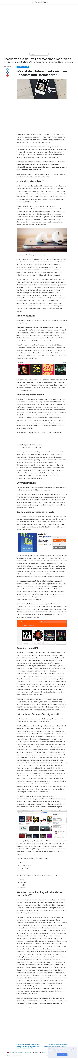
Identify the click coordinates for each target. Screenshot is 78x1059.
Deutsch (11, 1052)
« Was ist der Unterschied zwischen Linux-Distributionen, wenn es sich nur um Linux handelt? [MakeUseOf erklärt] (28, 1046)
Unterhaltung (23, 67)
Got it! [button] (62, 1054)
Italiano (43, 1052)
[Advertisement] (39, 17)
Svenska (29, 1052)
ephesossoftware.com (14, 1056)
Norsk (36, 1052)
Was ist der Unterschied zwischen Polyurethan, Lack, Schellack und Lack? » (55, 1045)
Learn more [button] (70, 1051)
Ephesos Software (41, 2)
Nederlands (20, 1052)
